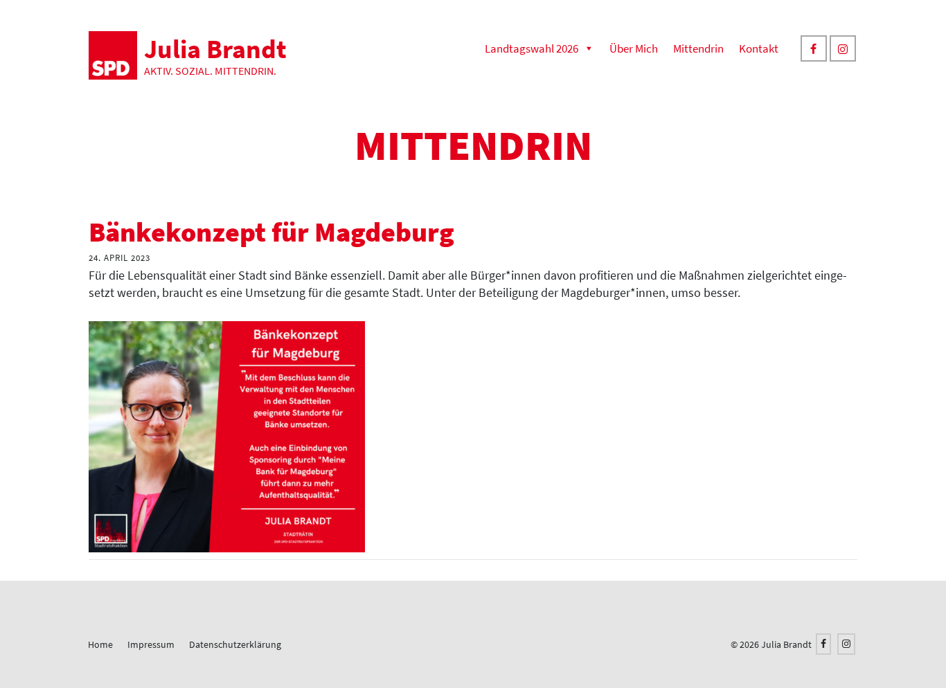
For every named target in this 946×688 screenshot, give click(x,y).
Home (100, 644)
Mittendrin (698, 48)
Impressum (151, 644)
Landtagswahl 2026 (531, 48)
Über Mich (633, 48)
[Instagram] (843, 48)
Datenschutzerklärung (235, 644)
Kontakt (758, 48)
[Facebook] (814, 48)
